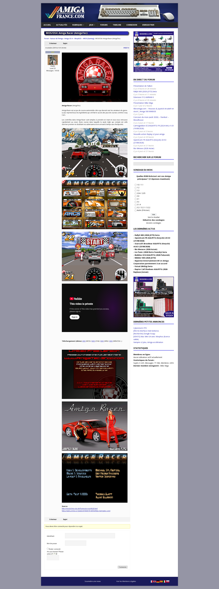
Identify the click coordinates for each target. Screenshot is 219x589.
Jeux (91, 25)
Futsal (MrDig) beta (143, 266)
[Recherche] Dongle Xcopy (144, 333)
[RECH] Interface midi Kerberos (146, 331)
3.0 (138, 196)
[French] (151, 581)
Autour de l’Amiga (56, 38)
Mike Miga (164, 366)
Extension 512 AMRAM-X (143, 97)
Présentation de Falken (142, 86)
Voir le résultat (154, 217)
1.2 (138, 187)
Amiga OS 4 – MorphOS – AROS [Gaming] (79, 38)
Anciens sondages (153, 223)
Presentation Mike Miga (143, 103)
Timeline (117, 25)
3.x (138, 201)
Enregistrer (148, 25)
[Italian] (164, 581)
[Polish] (168, 581)
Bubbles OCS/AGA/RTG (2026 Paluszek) (152, 255)
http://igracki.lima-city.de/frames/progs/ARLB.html (80, 508)
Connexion (131, 25)
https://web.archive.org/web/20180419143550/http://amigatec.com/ (86, 511)
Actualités (61, 25)
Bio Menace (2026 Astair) (143, 148)
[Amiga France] (109, 21)
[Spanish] (161, 581)
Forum (46, 38)
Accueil (47, 25)
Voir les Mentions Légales (126, 581)
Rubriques (77, 25)
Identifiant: (50, 536)
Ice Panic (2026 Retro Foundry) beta (151, 252)
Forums (104, 25)
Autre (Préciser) (143, 210)
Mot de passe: (52, 543)
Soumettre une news (93, 581)
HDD (84, 341)
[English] (154, 581)
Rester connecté (54, 549)
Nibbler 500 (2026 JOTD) (145, 258)
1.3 (138, 190)
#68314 (126, 48)
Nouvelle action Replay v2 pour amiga (149, 134)
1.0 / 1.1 (140, 184)
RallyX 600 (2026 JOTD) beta (145, 91)
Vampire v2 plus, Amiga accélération (148, 342)
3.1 (138, 199)
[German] (158, 581)
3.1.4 (139, 204)
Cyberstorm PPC (140, 328)
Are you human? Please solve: (55, 553)
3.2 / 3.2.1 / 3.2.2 (143, 207)
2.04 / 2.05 (141, 193)
